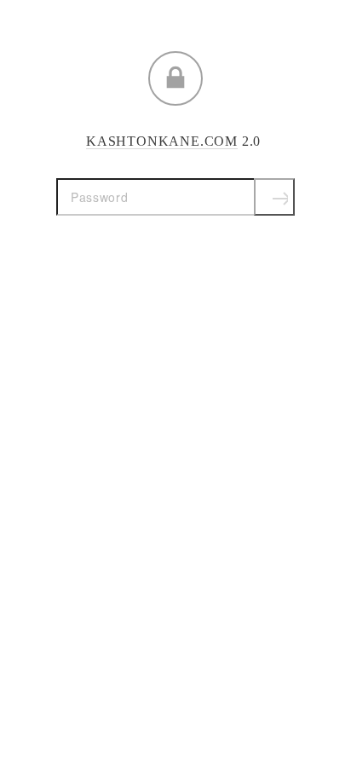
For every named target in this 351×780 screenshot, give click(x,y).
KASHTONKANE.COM (162, 141)
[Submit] (274, 197)
